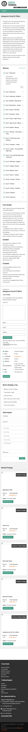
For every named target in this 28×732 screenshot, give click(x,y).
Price (5, 353)
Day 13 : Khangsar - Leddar (13, 144)
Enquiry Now (6, 376)
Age (5, 369)
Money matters (5, 676)
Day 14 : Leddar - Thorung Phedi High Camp (14, 149)
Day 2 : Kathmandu (10, 92)
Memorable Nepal (7, 561)
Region (6, 351)
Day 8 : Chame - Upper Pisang (13, 118)
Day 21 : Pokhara (10, 183)
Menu (4, 11)
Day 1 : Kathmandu (10, 73)
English (16, 7)
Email (4, 327)
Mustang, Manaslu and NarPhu (8, 689)
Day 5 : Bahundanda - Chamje (13, 105)
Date (5, 372)
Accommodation (7, 365)
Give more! (3, 674)
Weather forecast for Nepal (11, 389)
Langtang (3, 687)
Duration (6, 358)
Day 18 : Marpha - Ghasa (12, 170)
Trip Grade (7, 356)
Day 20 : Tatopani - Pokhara (13, 179)
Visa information (8, 395)
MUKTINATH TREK (7, 490)
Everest (3, 683)
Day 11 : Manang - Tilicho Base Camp (14, 132)
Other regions (4, 693)
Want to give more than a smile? (12, 398)
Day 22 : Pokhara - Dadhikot (13, 188)
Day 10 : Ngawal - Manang (12, 127)
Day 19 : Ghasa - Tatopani (12, 175)
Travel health (4, 669)
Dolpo (2, 691)
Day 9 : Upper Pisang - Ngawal (13, 123)
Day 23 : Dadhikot (10, 192)
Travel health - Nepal (9, 392)
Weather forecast (5, 671)
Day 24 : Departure (10, 197)
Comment (5, 303)
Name (4, 322)
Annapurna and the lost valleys (11, 632)
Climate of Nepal (5, 673)
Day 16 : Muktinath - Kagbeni (13, 161)
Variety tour (6, 525)
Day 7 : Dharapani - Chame (12, 114)
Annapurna (4, 685)
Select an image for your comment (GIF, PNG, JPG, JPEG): (14, 341)
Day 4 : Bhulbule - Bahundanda (13, 100)
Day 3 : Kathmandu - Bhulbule (13, 96)
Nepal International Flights (10, 402)
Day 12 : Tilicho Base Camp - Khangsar (13, 139)
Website (5, 332)
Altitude (7, 361)
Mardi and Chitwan (7, 596)
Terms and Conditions (9, 405)
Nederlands (23, 7)
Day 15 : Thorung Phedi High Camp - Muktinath (15, 156)
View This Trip (7, 501)
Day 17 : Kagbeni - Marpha (12, 166)
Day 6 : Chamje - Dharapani (13, 109)
